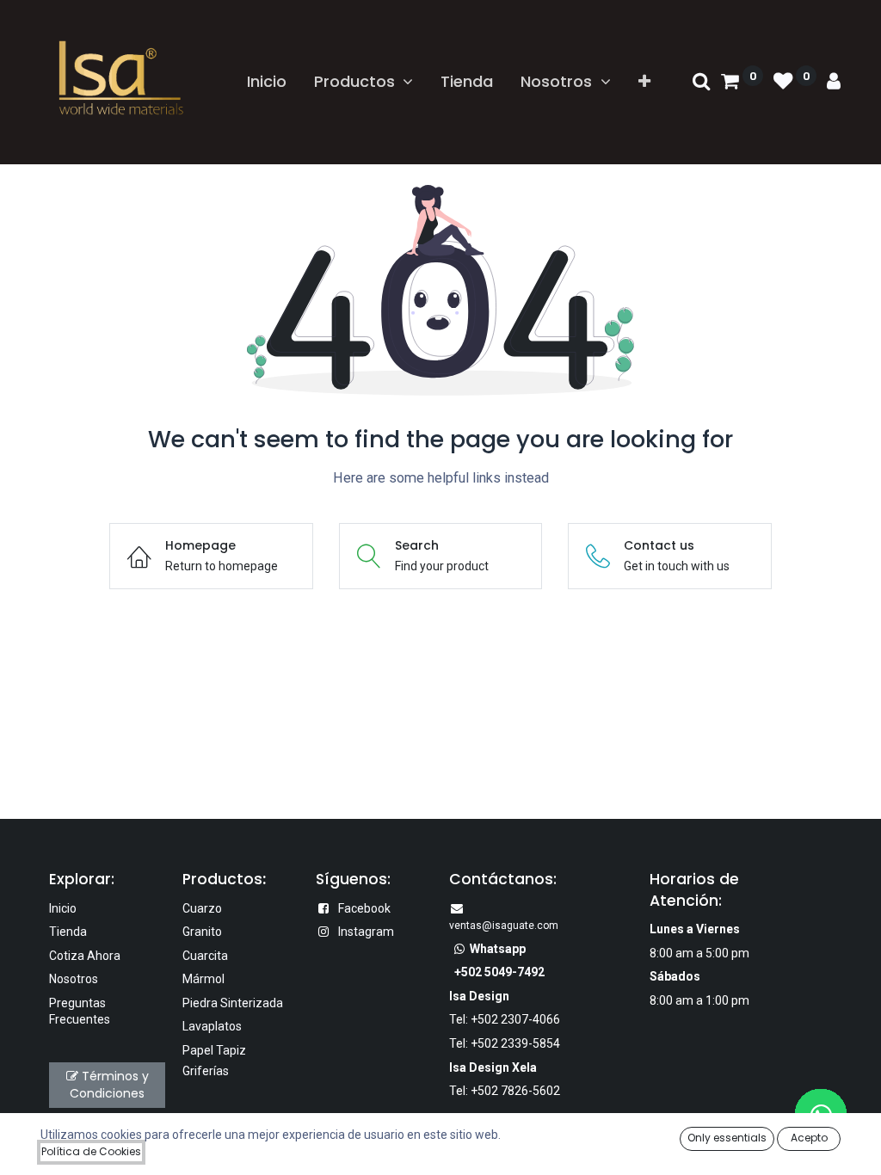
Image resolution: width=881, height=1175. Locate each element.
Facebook (364, 908)
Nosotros (73, 979)
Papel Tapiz (214, 1050)
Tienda (68, 931)
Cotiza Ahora (84, 956)
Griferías (205, 1071)
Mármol (203, 979)
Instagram (366, 931)
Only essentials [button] (727, 1137)
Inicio (63, 908)
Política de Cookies (91, 1151)
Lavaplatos (212, 1026)
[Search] (702, 82)
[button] (644, 81)
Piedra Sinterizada (232, 1003)
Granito (202, 931)
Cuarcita (205, 956)
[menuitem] (266, 81)
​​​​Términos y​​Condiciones (109, 1084)
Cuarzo (202, 908)
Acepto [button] (809, 1137)
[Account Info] (834, 82)
